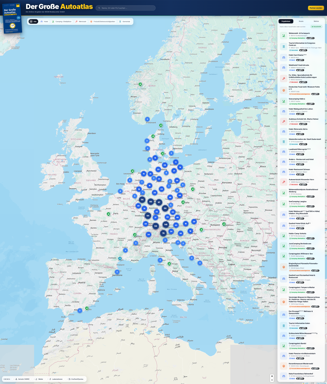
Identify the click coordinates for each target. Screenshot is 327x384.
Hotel (46, 21)
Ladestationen (57, 379)
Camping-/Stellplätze (63, 21)
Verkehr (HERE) (23, 379)
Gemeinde (126, 21)
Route (301, 21)
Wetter (40, 379)
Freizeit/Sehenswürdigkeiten (104, 21)
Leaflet (306, 383)
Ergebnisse (286, 21)
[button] (87, 308)
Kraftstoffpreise (77, 379)
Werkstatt (82, 21)
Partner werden (316, 8)
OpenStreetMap (321, 383)
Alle (35, 21)
